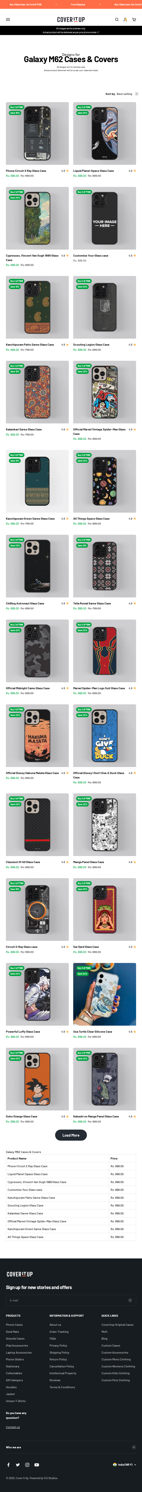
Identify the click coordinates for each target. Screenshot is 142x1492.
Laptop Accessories (19, 1352)
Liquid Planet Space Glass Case (93, 170)
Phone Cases (14, 1324)
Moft (104, 1331)
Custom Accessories (115, 1352)
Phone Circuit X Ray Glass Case (26, 170)
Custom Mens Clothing (116, 1359)
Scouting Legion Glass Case (91, 344)
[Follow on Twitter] (17, 1464)
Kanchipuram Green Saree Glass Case (30, 518)
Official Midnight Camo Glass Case (28, 688)
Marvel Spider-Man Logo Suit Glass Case (99, 688)
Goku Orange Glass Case (21, 1116)
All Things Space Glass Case (91, 518)
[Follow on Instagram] (27, 1464)
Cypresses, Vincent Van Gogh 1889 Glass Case (37, 1182)
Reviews (55, 1380)
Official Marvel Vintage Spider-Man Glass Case (37, 1221)
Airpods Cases (15, 1338)
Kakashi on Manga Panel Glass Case (96, 1116)
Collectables (14, 1373)
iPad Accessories (17, 1345)
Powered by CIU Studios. (44, 1478)
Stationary (12, 1366)
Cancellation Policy (62, 1366)
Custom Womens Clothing (118, 1366)
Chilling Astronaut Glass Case (25, 603)
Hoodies (11, 1387)
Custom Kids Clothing (116, 1373)
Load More (71, 1135)
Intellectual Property (63, 1373)
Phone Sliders (15, 1359)
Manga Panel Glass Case (88, 862)
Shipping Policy (59, 1352)
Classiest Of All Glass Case (23, 862)
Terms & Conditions (62, 1387)
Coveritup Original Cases (117, 1324)
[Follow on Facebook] (8, 1464)
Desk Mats (12, 1331)
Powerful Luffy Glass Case (23, 1031)
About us (55, 1324)
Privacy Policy (58, 1345)
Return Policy (58, 1359)
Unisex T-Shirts (16, 1401)
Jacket (10, 1394)
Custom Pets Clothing (116, 1380)
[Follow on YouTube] (36, 1464)
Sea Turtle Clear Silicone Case (92, 1031)
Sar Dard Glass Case (86, 946)
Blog (104, 1338)
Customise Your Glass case (90, 255)
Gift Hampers (14, 1380)
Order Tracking (59, 1331)
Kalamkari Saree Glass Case (24, 429)
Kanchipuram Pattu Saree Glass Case (30, 344)
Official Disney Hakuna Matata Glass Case (32, 773)
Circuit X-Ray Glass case (22, 946)
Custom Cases (111, 1345)
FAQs (53, 1338)
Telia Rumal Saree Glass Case (92, 603)
